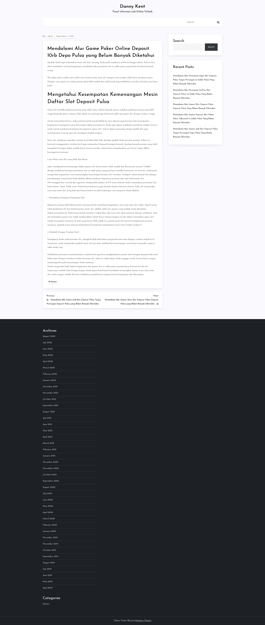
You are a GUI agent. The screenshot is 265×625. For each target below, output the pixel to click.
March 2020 (49, 519)
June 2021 (47, 424)
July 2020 (47, 493)
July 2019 (47, 569)
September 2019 (50, 556)
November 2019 (50, 544)
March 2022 (49, 368)
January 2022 (49, 380)
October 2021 (49, 399)
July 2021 (47, 418)
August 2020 (49, 487)
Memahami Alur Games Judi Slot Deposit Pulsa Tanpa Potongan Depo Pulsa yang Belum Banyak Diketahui (195, 133)
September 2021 (50, 405)
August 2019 (49, 563)
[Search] (218, 22)
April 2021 (47, 437)
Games (53, 282)
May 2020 (48, 506)
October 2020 (50, 475)
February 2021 (49, 449)
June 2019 (47, 575)
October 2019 (49, 550)
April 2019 (47, 588)
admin (50, 36)
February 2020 (50, 525)
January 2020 (49, 531)
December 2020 (50, 462)
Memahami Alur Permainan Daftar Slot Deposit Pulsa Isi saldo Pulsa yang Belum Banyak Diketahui (192, 94)
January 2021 (49, 456)
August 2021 (49, 412)
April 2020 (48, 512)
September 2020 (51, 481)
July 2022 (47, 342)
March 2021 (48, 443)
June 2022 (48, 349)
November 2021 (50, 393)
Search (178, 41)
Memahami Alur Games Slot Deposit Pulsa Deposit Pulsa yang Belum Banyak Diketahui (194, 106)
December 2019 (50, 537)
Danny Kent (132, 6)
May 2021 (47, 431)
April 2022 (48, 361)
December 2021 (50, 387)
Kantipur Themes (143, 620)
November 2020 (51, 468)
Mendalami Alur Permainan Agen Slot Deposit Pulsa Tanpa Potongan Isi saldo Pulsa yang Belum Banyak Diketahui (195, 80)
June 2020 (48, 500)
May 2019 (47, 582)
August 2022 (49, 336)
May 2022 (48, 355)
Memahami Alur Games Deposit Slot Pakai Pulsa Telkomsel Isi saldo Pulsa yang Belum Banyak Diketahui (193, 119)
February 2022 (50, 374)
